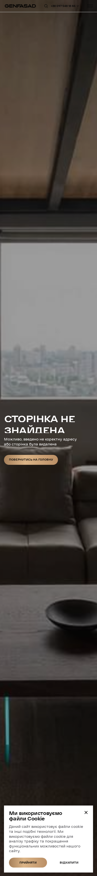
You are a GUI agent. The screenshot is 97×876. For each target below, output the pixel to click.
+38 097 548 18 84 (63, 6)
